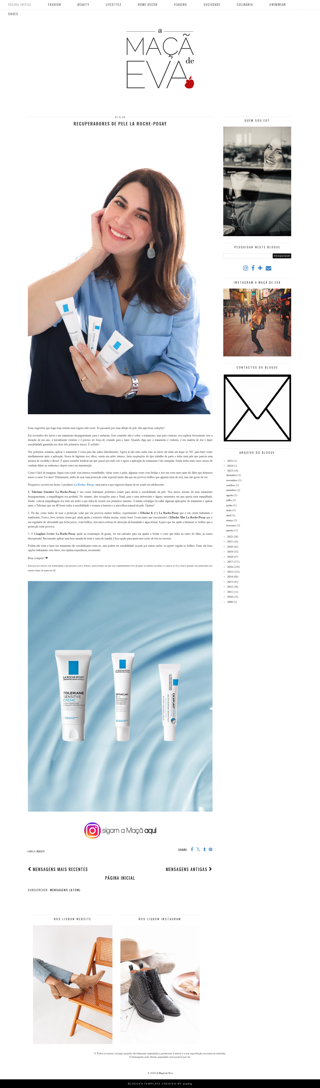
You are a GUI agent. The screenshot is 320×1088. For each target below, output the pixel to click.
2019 (230, 551)
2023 (230, 470)
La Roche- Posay (84, 484)
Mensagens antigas (187, 869)
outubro (231, 485)
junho (229, 505)
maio (229, 510)
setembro (231, 490)
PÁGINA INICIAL (20, 4)
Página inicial (120, 878)
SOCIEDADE (212, 4)
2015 (230, 571)
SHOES (13, 13)
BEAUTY (83, 4)
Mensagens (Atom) (65, 890)
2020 (230, 546)
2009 (230, 602)
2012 (230, 586)
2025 (230, 460)
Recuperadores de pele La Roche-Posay (120, 124)
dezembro (232, 475)
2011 (230, 591)
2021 (230, 541)
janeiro (230, 530)
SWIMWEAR (277, 4)
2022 (230, 536)
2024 (230, 465)
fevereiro (231, 525)
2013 (230, 581)
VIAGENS (180, 4)
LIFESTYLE (114, 4)
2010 (230, 596)
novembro (232, 480)
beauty (41, 851)
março (230, 520)
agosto (230, 495)
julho (229, 500)
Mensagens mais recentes (59, 869)
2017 (230, 561)
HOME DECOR (148, 4)
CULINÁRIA (245, 4)
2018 (230, 556)
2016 (230, 566)
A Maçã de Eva (164, 1073)
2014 (230, 576)
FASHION (54, 4)
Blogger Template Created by (160, 1083)
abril (229, 515)
